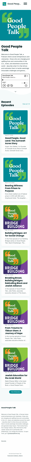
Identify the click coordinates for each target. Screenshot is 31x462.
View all (25, 104)
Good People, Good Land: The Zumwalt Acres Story (15, 141)
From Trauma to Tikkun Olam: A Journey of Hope (13, 331)
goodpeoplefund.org (14, 433)
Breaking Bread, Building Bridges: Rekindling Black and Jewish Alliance (16, 281)
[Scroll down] (15, 91)
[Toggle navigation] (25, 3)
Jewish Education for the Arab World (16, 376)
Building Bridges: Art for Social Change (16, 234)
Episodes (3, 441)
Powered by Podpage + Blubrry (15, 455)
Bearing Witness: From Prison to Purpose (14, 188)
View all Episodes (15, 392)
